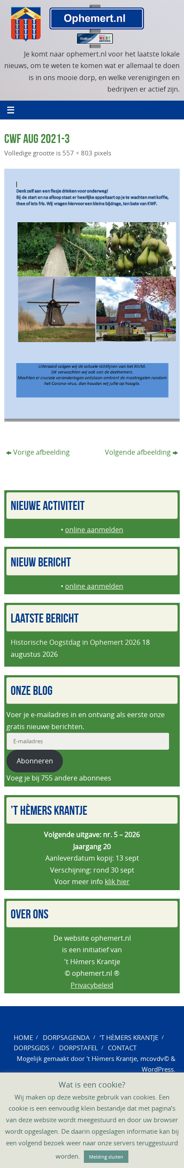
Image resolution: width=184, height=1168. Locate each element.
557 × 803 (77, 153)
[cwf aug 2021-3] (92, 295)
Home (23, 1037)
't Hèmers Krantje (111, 1058)
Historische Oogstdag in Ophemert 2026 (75, 642)
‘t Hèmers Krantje (129, 1037)
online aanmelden (94, 529)
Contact (122, 1047)
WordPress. (158, 1069)
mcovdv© (154, 1058)
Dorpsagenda (66, 1037)
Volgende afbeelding (138, 452)
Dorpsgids (31, 1047)
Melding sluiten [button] (106, 1156)
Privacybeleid (92, 985)
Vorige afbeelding (41, 452)
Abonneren (35, 761)
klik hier (117, 881)
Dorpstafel (78, 1047)
